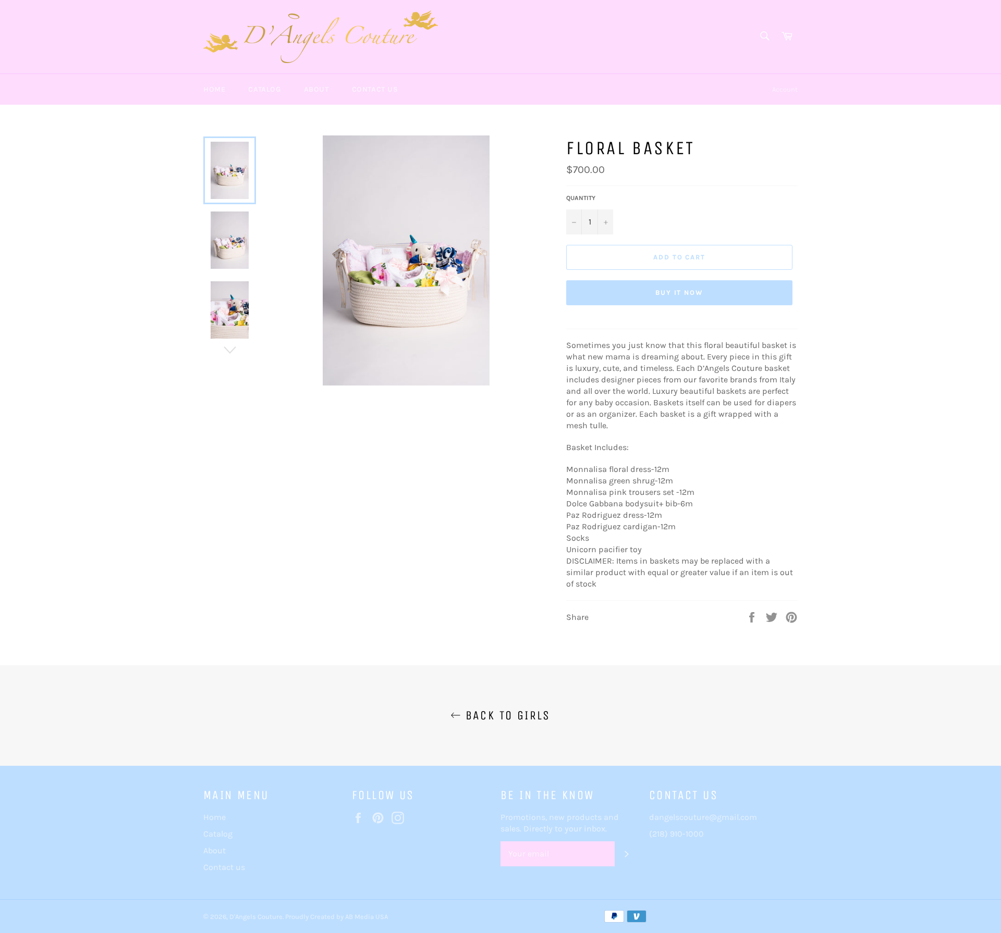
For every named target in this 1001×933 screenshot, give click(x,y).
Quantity (580, 198)
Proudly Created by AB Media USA (336, 916)
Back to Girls (506, 715)
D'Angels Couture (256, 916)
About (316, 89)
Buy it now (679, 292)
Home (214, 89)
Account (785, 89)
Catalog (264, 89)
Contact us (375, 89)
